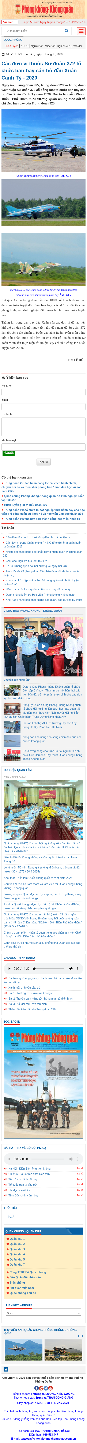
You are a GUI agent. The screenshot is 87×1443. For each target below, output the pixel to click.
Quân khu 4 (17, 1254)
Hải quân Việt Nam (22, 1287)
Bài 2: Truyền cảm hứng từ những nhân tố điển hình (40, 998)
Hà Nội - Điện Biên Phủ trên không (29, 1168)
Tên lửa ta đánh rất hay (22, 1179)
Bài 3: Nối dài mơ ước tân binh (27, 1003)
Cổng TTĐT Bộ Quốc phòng (28, 1272)
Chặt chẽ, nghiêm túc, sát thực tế (26, 560)
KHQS (25, 46)
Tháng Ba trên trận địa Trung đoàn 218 (32, 1009)
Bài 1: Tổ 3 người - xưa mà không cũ (31, 993)
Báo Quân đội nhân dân (25, 1277)
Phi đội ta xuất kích (20, 1190)
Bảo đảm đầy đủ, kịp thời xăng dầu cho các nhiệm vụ (38, 537)
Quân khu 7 (17, 1264)
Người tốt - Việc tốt (43, 46)
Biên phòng (17, 1282)
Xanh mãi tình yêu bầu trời (24, 987)
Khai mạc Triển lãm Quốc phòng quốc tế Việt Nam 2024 (38, 877)
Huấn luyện (11, 46)
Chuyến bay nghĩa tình (17, 679)
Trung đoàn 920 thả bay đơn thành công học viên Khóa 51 (42, 518)
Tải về (80, 1168)
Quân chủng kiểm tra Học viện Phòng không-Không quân (40, 594)
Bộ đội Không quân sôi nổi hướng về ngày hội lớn (36, 566)
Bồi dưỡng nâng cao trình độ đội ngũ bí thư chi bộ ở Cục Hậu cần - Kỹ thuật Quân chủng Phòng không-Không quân (52, 754)
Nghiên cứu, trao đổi (69, 46)
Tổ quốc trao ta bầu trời (22, 1184)
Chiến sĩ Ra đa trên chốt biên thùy (29, 1174)
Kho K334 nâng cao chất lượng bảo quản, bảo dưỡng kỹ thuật (44, 599)
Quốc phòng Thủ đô (23, 1293)
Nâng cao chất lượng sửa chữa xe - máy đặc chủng (38, 589)
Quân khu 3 (17, 1249)
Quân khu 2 (17, 1243)
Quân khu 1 (17, 1238)
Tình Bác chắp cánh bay (23, 1195)
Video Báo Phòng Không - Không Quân (33, 610)
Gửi (45, 462)
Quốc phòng (13, 39)
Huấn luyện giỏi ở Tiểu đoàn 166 (25, 504)
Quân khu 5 (17, 1259)
